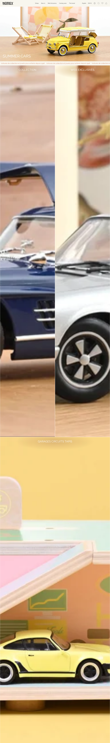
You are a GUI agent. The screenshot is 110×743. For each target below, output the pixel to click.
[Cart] (106, 3)
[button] (37, 3)
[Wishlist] (102, 3)
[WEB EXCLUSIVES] (55, 34)
